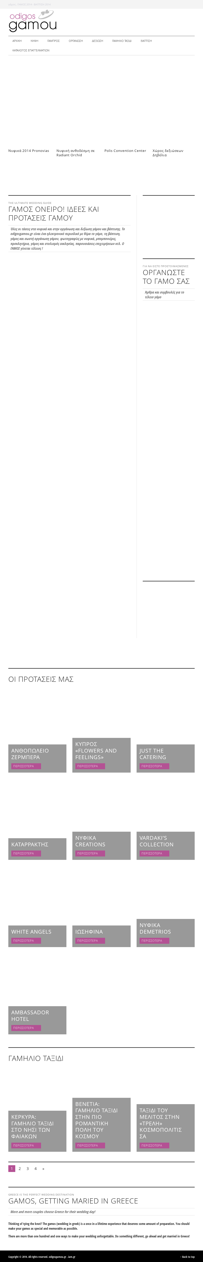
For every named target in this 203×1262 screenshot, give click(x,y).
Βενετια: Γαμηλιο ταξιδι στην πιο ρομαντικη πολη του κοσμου (96, 1120)
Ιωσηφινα (89, 931)
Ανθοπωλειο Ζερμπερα (30, 754)
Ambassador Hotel (30, 1015)
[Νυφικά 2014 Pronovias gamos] (18, 156)
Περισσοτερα (24, 766)
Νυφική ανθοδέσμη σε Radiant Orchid (75, 152)
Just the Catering (153, 754)
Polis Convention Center (125, 150)
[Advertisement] (102, 342)
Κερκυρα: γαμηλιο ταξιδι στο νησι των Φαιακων (32, 1126)
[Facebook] (182, 4)
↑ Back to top (187, 1257)
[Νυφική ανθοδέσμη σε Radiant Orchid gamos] (63, 160)
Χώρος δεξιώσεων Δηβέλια (168, 152)
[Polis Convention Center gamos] (112, 156)
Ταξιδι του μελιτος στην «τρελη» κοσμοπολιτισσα (161, 1123)
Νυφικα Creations (90, 841)
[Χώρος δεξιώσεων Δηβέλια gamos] (158, 160)
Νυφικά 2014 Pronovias (28, 150)
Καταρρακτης (29, 844)
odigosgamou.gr (57, 1257)
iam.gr (71, 1257)
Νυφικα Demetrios (155, 928)
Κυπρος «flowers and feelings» (96, 750)
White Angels (31, 931)
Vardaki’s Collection (157, 841)
